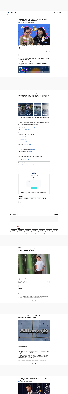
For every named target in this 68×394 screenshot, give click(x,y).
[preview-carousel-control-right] (48, 109)
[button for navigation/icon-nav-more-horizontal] (49, 51)
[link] (13, 12)
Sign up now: (20, 22)
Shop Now (13, 230)
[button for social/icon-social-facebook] (47, 51)
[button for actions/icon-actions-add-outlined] (25, 48)
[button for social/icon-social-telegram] (45, 51)
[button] (55, 12)
